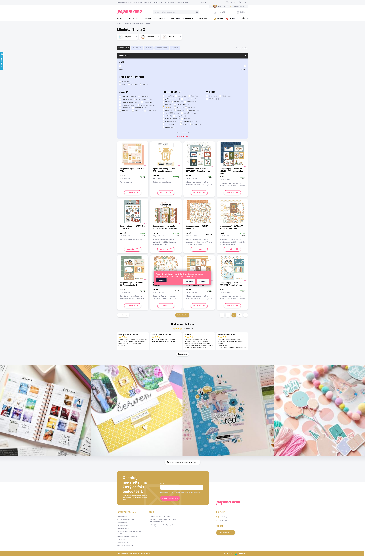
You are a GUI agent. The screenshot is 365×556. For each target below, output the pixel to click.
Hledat (197, 12)
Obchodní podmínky (182, 2)
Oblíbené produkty (122, 542)
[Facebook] (217, 525)
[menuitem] (122, 19)
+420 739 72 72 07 (225, 521)
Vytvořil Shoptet (228, 553)
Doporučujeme (123, 48)
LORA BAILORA (149, 102)
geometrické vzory (172, 113)
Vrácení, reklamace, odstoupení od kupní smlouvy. (129, 532)
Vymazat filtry (183, 136)
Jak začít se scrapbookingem (138, 2)
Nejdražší (148, 48)
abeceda (178, 102)
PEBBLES (138, 110)
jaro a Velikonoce (190, 99)
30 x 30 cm (213, 99)
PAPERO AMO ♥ (140, 108)
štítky (168, 116)
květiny (168, 104)
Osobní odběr (121, 539)
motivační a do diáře (172, 119)
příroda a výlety (183, 104)
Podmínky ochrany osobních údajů (127, 536)
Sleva (144, 84)
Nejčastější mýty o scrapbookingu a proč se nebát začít (162, 526)
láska (194, 96)
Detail (199, 249)
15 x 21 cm (226, 96)
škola (186, 119)
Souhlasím (202, 281)
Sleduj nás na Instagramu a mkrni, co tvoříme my (184, 462)
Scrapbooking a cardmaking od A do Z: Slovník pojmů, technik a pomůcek (162, 520)
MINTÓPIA (126, 108)
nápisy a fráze (181, 116)
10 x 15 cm (213, 96)
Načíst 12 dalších (182, 315)
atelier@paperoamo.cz (226, 517)
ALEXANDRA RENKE (129, 96)
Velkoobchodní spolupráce (125, 545)
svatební (169, 96)
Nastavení (161, 280)
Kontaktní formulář (225, 532)
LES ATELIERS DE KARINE (130, 102)
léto (167, 102)
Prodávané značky (168, 2)
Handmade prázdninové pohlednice (159, 516)
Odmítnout (189, 281)
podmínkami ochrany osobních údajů (189, 492)
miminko (182, 96)
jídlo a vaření (170, 127)
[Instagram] (221, 525)
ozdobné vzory (190, 113)
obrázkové (194, 110)
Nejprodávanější (162, 48)
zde (195, 276)
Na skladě (126, 81)
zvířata (168, 107)
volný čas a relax (171, 124)
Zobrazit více (182, 354)
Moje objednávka (155, 2)
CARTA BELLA (146, 96)
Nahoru (124, 315)
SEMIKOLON (152, 110)
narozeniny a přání (171, 121)
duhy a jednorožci (189, 121)
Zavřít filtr (123, 56)
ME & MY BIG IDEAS (147, 105)
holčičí (180, 110)
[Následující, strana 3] (239, 315)
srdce (180, 107)
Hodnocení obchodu (182, 324)
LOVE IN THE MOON (129, 105)
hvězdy (191, 107)
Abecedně (175, 48)
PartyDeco (126, 110)
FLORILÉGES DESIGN (143, 99)
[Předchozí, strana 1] (228, 315)
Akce (124, 84)
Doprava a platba (122, 2)
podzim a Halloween (172, 99)
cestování (196, 124)
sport (185, 124)
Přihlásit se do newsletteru (170, 498)
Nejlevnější (137, 48)
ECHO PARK (127, 99)
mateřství (191, 102)
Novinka (134, 84)
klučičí (169, 110)
